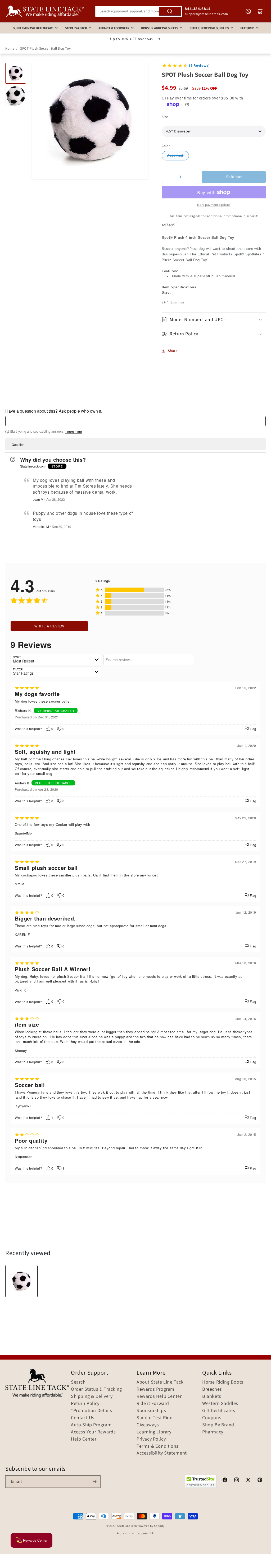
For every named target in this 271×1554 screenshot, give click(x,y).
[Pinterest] (260, 1480)
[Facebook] (225, 1480)
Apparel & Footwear (113, 28)
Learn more (73, 432)
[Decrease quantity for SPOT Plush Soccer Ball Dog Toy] (168, 177)
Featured (247, 28)
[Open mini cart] (260, 11)
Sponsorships (151, 1411)
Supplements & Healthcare (33, 28)
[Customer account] (248, 11)
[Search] (170, 11)
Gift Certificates (218, 1411)
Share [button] (173, 351)
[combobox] (138, 11)
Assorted (175, 155)
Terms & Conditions (158, 1446)
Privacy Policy (151, 1439)
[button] (214, 320)
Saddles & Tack (76, 28)
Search (78, 1382)
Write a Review (49, 626)
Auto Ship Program (91, 1425)
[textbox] (135, 421)
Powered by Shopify (151, 1526)
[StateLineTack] (45, 11)
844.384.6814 (197, 9)
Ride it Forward (153, 1403)
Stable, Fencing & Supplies (209, 28)
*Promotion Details (91, 1411)
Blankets (211, 1396)
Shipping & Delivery (91, 1396)
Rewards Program (155, 1389)
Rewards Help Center (159, 1396)
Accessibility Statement (162, 1453)
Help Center (84, 1439)
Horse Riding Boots (222, 1382)
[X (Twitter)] (248, 1480)
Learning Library (154, 1432)
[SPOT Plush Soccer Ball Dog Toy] (21, 1281)
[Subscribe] (94, 1481)
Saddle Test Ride (155, 1418)
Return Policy (85, 1403)
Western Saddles (220, 1403)
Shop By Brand (218, 1425)
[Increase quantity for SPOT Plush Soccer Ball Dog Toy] (193, 177)
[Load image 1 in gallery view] (15, 73)
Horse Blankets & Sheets (159, 28)
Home (9, 48)
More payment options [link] (214, 205)
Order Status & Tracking (96, 1389)
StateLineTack (127, 1526)
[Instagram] (236, 1480)
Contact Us (82, 1418)
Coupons (211, 1418)
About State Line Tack (160, 1382)
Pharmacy (212, 1432)
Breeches (212, 1389)
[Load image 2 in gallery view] (15, 96)
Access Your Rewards (93, 1432)
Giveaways (148, 1425)
